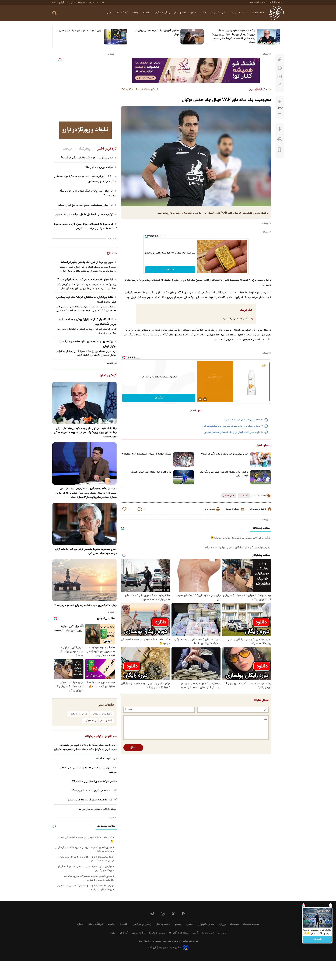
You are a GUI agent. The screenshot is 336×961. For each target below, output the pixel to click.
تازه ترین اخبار (107, 149)
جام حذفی (228, 496)
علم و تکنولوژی (218, 13)
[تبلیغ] (196, 70)
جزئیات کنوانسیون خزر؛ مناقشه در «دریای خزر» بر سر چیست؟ (85, 605)
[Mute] (205, 399)
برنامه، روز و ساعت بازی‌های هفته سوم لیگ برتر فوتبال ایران (224, 474)
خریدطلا (170, 270)
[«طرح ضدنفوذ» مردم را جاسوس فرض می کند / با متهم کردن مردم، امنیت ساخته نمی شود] (84, 524)
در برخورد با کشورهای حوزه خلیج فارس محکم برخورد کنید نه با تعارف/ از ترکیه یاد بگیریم (85, 226)
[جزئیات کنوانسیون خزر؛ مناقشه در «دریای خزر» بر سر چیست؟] (84, 580)
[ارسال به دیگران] (280, 76)
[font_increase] (279, 101)
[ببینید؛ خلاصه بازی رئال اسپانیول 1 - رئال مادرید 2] (183, 459)
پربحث (67, 149)
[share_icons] (279, 85)
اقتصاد (146, 13)
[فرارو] (276, 12)
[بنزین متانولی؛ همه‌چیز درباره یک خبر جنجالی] (115, 36)
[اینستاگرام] (163, 914)
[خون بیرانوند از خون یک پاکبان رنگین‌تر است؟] (260, 459)
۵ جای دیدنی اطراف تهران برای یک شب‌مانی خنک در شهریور (233, 432)
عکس (204, 13)
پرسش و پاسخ (157, 933)
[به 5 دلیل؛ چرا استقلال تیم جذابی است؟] (183, 477)
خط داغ (112, 253)
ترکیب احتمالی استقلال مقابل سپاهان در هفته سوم (84, 214)
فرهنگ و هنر (122, 13)
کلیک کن (159, 397)
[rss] (184, 914)
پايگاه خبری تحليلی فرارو (161, 941)
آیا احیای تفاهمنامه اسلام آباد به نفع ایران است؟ (85, 205)
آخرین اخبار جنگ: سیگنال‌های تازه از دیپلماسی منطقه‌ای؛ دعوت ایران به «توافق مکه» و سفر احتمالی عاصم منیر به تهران (85, 747)
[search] (54, 13)
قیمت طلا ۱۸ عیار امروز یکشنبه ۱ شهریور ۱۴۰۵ (94, 791)
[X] (173, 914)
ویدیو (194, 13)
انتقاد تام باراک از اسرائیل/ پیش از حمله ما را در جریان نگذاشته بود (88, 322)
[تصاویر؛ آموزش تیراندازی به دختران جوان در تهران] (192, 36)
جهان (109, 13)
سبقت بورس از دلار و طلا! (99, 167)
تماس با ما (71, 2)
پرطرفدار (84, 149)
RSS (54, 2)
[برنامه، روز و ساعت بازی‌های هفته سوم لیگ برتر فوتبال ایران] (260, 477)
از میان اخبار (263, 446)
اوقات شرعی (138, 933)
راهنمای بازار (180, 13)
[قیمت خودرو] (279, 140)
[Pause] (200, 399)
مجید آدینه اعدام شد (106, 759)
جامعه (135, 13)
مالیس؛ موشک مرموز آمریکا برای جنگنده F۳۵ (94, 781)
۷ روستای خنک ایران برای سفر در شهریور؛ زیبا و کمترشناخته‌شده (232, 426)
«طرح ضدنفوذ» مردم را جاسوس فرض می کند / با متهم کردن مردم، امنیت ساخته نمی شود (86, 551)
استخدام (100, 2)
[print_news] (279, 67)
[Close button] (330, 905)
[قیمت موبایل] (279, 150)
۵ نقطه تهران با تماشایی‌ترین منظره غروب (243, 420)
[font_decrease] (279, 113)
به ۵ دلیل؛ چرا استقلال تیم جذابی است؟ (151, 472)
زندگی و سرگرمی (162, 13)
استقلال (244, 496)
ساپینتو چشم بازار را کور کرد (236, 319)
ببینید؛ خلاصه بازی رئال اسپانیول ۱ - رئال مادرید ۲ (146, 454)
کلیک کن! (317, 939)
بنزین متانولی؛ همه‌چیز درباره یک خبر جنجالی (80, 31)
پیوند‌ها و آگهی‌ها (178, 933)
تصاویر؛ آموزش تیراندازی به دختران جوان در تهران (157, 32)
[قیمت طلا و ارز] (279, 130)
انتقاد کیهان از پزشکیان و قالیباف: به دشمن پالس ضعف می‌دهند (89, 770)
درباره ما (81, 2)
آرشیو (61, 2)
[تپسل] (146, 236)
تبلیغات (91, 2)
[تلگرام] (152, 914)
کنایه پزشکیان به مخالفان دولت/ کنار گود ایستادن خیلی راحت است (86, 299)
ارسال (133, 747)
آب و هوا (123, 933)
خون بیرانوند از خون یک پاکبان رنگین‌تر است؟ (224, 454)
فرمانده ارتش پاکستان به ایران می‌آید (98, 809)
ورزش (233, 13)
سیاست (243, 13)
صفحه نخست (257, 13)
